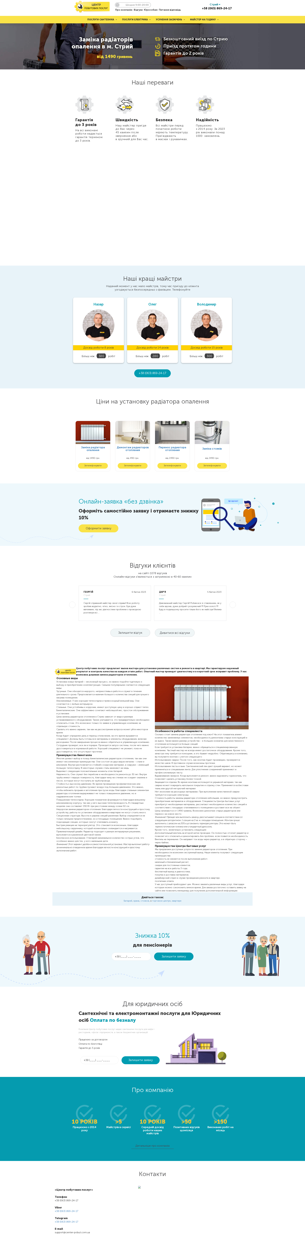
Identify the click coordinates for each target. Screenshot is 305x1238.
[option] (92, 123)
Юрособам (151, 9)
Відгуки (138, 9)
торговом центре (161, 900)
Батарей (128, 900)
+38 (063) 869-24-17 (217, 8)
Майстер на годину (203, 19)
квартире (176, 900)
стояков (145, 900)
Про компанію (123, 9)
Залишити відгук (130, 632)
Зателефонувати (93, 465)
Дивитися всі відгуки (175, 633)
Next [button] (236, 123)
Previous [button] (69, 123)
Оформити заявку (98, 528)
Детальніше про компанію (152, 1145)
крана (136, 900)
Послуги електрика (135, 19)
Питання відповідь (170, 9)
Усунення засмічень (169, 19)
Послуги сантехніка (100, 19)
